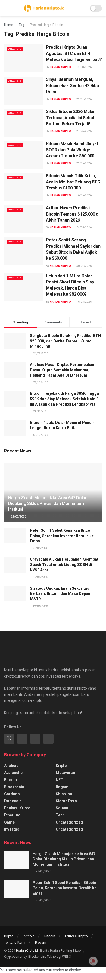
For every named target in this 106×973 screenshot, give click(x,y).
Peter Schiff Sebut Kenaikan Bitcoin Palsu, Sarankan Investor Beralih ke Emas (62, 535)
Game (9, 822)
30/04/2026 (84, 265)
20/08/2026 (40, 548)
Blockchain (14, 787)
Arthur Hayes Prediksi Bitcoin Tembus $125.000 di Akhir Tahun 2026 (72, 214)
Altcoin (29, 936)
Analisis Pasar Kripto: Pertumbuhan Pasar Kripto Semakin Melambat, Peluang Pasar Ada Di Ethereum (62, 369)
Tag (21, 25)
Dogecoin (13, 801)
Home (8, 25)
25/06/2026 (84, 99)
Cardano (12, 794)
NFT (59, 780)
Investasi (12, 829)
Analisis (14, 49)
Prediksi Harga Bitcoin (46, 25)
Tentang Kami (14, 942)
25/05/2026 (84, 163)
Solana (62, 808)
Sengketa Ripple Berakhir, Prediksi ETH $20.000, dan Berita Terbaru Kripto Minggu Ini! (65, 340)
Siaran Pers (66, 801)
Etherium (12, 815)
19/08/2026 (40, 605)
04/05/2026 (84, 227)
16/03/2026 (84, 301)
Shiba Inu (64, 794)
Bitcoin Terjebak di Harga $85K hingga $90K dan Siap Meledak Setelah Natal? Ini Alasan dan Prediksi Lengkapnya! (64, 398)
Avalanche (13, 772)
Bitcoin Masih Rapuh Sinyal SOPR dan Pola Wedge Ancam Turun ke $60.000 (72, 149)
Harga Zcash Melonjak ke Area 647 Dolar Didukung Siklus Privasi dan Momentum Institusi (47, 503)
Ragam (62, 787)
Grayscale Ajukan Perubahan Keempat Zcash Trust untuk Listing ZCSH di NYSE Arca (64, 564)
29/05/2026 (84, 131)
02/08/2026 (84, 67)
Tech (60, 815)
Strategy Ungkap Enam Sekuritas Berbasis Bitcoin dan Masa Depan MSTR (60, 593)
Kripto (61, 765)
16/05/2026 (84, 195)
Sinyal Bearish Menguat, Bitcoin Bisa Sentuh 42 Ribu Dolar (72, 85)
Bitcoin (10, 780)
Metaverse (65, 772)
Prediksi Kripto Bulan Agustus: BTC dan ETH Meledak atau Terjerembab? (74, 53)
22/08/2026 (18, 516)
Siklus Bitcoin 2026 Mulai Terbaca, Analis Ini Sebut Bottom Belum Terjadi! (70, 117)
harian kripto (60, 67)
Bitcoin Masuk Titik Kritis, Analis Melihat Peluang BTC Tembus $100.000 (73, 182)
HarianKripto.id (27, 951)
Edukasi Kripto (17, 808)
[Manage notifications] (93, 961)
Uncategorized (69, 822)
